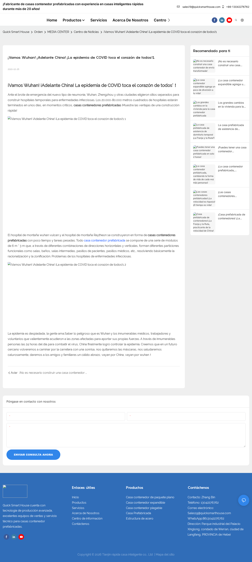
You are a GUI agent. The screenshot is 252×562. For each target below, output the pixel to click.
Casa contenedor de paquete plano (150, 497)
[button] (169, 20)
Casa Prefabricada (138, 513)
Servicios (78, 508)
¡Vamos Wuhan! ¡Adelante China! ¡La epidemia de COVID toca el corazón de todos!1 (160, 32)
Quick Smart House (16, 32)
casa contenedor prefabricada (104, 240)
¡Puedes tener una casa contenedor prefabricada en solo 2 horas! (232, 149)
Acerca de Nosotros (85, 513)
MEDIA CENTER (58, 32)
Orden (38, 32)
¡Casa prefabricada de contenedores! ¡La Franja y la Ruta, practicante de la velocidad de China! (231, 216)
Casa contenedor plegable (144, 508)
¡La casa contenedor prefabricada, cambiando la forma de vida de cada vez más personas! (232, 168)
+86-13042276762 (237, 6)
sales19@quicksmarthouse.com (201, 6)
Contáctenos (80, 524)
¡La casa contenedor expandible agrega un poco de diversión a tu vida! (231, 82)
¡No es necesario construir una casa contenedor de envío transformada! (230, 63)
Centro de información (87, 518)
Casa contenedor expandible (145, 502)
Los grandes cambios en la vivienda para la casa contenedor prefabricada (231, 104)
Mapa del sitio (165, 554)
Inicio (75, 497)
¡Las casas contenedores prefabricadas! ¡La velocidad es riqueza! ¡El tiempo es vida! (231, 194)
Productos (79, 502)
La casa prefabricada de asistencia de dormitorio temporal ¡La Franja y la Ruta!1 (232, 127)
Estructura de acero (139, 518)
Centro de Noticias (86, 32)
